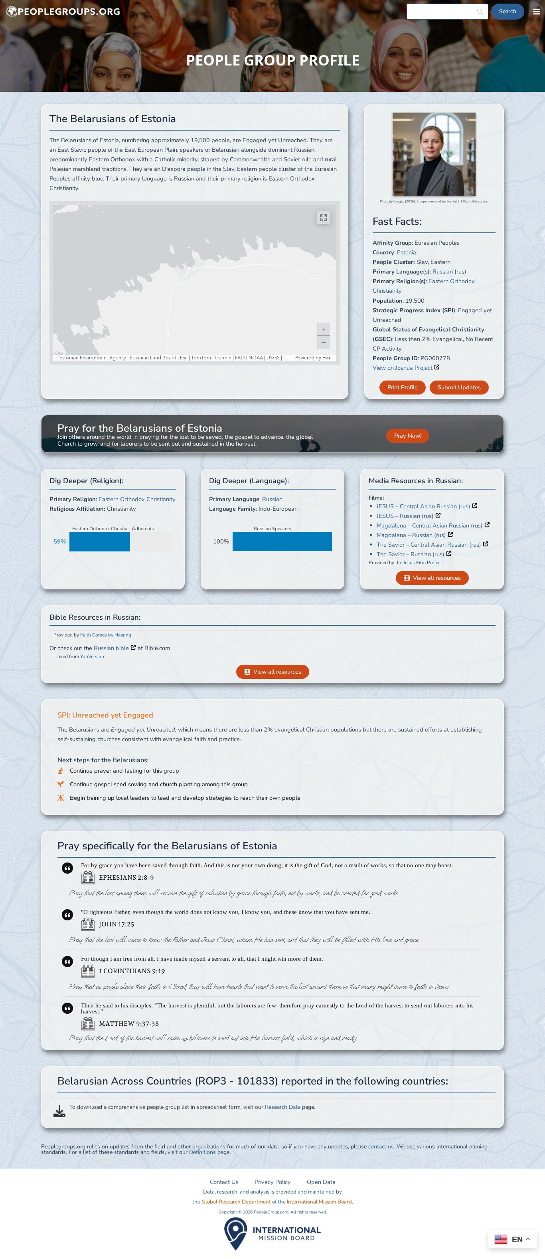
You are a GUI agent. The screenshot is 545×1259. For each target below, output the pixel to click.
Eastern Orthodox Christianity (137, 499)
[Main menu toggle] (536, 11)
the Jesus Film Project (418, 562)
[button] (402, 388)
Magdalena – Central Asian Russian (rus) (430, 525)
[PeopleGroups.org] (63, 12)
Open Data (321, 1182)
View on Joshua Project (403, 368)
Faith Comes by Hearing (105, 635)
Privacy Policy (273, 1182)
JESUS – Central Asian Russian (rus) (424, 506)
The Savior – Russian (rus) (411, 554)
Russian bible (112, 648)
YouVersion (92, 656)
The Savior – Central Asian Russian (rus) (430, 545)
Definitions (202, 1152)
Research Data (282, 1107)
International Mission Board (319, 1201)
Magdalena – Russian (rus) (412, 535)
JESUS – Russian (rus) (406, 516)
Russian (442, 272)
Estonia (406, 252)
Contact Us (224, 1182)
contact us (381, 1146)
